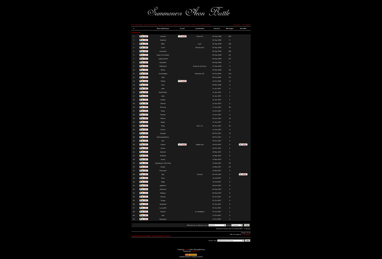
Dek (163, 141)
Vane (163, 178)
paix (163, 215)
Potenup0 (163, 170)
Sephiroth (163, 204)
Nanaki (163, 197)
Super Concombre (163, 55)
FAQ (132, 25)
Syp (163, 174)
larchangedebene (163, 137)
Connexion (237, 25)
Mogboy (163, 193)
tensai (163, 159)
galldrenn (163, 185)
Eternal (163, 103)
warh (163, 88)
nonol (163, 47)
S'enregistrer (246, 25)
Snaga (163, 200)
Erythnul (163, 152)
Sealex (163, 167)
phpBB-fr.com (195, 251)
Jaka (163, 96)
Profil (175, 25)
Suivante (247, 234)
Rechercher (139, 25)
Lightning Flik (163, 59)
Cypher (163, 144)
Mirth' (163, 44)
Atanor (163, 148)
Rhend (163, 118)
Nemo (163, 111)
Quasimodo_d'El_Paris (163, 163)
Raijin (163, 182)
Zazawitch (163, 62)
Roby (163, 126)
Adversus (163, 189)
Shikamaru (163, 66)
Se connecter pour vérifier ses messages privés (194, 25)
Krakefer (163, 156)
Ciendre (163, 114)
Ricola (163, 70)
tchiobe (162, 100)
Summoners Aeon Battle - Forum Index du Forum (151, 236)
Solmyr (163, 81)
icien (163, 85)
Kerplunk (163, 40)
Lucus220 (163, 208)
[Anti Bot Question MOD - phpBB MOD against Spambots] (191, 255)
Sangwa (163, 133)
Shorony (163, 107)
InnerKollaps (163, 73)
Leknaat (163, 36)
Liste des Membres (150, 25)
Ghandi (162, 211)
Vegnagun (163, 219)
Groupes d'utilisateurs (165, 25)
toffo (163, 77)
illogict (163, 122)
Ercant (163, 129)
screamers (163, 51)
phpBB (186, 249)
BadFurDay (163, 92)
